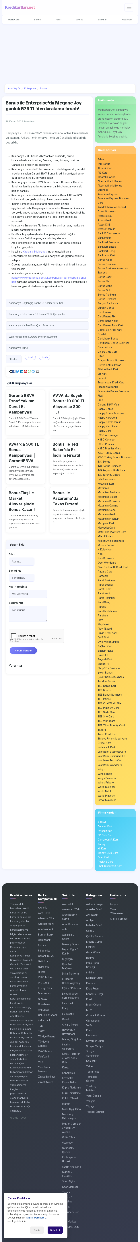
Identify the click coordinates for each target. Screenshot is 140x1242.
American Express (108, 194)
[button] (13, 371)
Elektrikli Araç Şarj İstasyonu (70, 995)
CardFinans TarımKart (110, 325)
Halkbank (43, 966)
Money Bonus (106, 545)
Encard (102, 378)
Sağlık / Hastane (71, 1166)
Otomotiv (67, 1142)
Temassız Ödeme (91, 1078)
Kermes (90, 983)
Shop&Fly (103, 663)
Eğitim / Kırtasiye (71, 988)
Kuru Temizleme (71, 1093)
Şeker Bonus (105, 672)
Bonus (37, 19)
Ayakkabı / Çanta (68, 936)
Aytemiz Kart (105, 830)
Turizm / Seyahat (67, 1199)
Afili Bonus (104, 163)
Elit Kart (102, 373)
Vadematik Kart (106, 747)
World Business (107, 786)
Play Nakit (103, 624)
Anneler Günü (94, 909)
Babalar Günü (94, 925)
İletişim (114, 904)
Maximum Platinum (108, 518)
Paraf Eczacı (105, 584)
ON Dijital (43, 1009)
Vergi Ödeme (93, 1095)
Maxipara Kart (106, 523)
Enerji (65, 1008)
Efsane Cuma (94, 941)
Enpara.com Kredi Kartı (111, 382)
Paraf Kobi (104, 593)
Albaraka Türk (46, 918)
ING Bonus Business (109, 466)
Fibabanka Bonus (108, 386)
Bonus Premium (107, 299)
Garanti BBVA (46, 955)
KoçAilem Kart (106, 483)
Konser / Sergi (94, 994)
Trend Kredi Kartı (107, 734)
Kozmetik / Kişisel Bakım (69, 1080)
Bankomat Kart (106, 255)
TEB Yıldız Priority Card (111, 725)
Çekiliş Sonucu (95, 936)
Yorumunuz (16, 602)
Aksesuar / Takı (71, 909)
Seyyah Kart (105, 659)
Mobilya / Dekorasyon (69, 1116)
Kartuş (101, 844)
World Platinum (106, 795)
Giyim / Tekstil (70, 1024)
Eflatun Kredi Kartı (108, 369)
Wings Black (105, 773)
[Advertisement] (70, 54)
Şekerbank (44, 1020)
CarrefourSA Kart (108, 839)
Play (100, 619)
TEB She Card (106, 716)
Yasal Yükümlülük (116, 911)
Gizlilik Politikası (119, 918)
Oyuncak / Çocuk (68, 1150)
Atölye (90, 920)
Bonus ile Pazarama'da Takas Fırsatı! (65, 498)
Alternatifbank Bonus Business (110, 187)
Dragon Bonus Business (112, 360)
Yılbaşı (90, 1106)
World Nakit (104, 791)
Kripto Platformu (71, 1087)
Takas (89, 1066)
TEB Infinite (104, 699)
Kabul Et (55, 1230)
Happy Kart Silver (108, 426)
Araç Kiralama (70, 924)
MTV (89, 1010)
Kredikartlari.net (20, 7)
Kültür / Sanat (70, 1098)
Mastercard (44, 993)
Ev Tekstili (68, 1013)
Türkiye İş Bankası (43, 1043)
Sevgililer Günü (95, 1040)
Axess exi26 (105, 215)
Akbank (42, 907)
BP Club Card (105, 835)
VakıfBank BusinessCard (112, 751)
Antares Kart (105, 826)
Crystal (102, 334)
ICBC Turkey (45, 977)
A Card (102, 822)
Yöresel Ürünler (95, 1111)
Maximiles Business (109, 492)
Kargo (65, 1067)
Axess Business (107, 211)
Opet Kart (103, 857)
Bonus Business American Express (113, 270)
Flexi (100, 395)
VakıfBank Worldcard (110, 765)
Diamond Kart (106, 347)
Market (66, 1103)
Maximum (127, 19)
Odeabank (44, 1004)
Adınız (13, 554)
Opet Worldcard (107, 562)
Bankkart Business (108, 242)
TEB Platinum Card (108, 707)
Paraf (58, 19)
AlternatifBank (46, 923)
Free (100, 400)
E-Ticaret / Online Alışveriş (71, 981)
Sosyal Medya (94, 1046)
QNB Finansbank (47, 1015)
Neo (100, 553)
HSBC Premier (106, 444)
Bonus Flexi (104, 281)
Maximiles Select (107, 496)
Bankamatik (104, 237)
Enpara (42, 945)
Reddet (37, 1230)
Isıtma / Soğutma (71, 1039)
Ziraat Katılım (45, 1082)
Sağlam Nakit (105, 650)
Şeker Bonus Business (111, 677)
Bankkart (102, 19)
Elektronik (67, 1003)
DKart (101, 356)
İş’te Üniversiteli (107, 479)
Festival (90, 947)
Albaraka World (106, 177)
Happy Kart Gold (107, 417)
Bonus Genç (105, 285)
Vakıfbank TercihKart (110, 760)
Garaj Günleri (93, 952)
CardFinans (104, 312)
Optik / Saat (69, 1137)
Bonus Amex (105, 259)
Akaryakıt (67, 904)
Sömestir (91, 1060)
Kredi (89, 999)
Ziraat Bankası (46, 1076)
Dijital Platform (70, 973)
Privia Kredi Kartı (107, 633)
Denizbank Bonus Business (113, 342)
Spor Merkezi (70, 1186)
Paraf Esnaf (104, 589)
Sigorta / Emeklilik (67, 1174)
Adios (101, 159)
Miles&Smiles (105, 536)
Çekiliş (90, 930)
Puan (89, 1030)
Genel (65, 1019)
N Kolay (42, 999)
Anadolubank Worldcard (112, 207)
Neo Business (106, 558)
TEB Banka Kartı (107, 685)
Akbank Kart (105, 168)
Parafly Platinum (107, 611)
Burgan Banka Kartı (109, 303)
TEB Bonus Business (110, 694)
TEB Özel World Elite (110, 703)
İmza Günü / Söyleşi (93, 965)
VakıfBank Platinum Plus (111, 756)
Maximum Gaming (108, 505)
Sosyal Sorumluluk (92, 1053)
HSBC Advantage (108, 435)
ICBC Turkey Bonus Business (115, 457)
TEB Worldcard (106, 720)
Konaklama (68, 1073)
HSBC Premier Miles (109, 448)
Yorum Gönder (23, 650)
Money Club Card (108, 852)
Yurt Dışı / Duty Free (70, 1229)
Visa (40, 1062)
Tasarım (66, 1192)
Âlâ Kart (102, 172)
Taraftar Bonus (106, 681)
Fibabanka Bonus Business (113, 391)
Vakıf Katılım (45, 1051)
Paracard (103, 576)
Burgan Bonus (106, 307)
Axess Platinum (106, 229)
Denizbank (44, 939)
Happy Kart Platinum (109, 422)
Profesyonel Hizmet (69, 1159)
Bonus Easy (105, 276)
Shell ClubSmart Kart (110, 866)
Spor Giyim (68, 1181)
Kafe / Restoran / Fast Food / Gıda (71, 1058)
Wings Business (107, 778)
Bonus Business (107, 264)
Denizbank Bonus (108, 338)
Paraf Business (106, 580)
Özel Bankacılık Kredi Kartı (113, 567)
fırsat (30, 357)
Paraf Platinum (106, 597)
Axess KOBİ (104, 224)
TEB (40, 1025)
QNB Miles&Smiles (108, 641)
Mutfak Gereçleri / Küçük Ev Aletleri (71, 1128)
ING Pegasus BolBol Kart (112, 470)
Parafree (103, 615)
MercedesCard (106, 527)
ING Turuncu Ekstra (109, 474)
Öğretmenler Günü (93, 1022)
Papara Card (105, 571)
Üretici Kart (104, 743)
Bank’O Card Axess (109, 233)
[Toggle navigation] (129, 7)
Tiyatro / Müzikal (91, 1088)
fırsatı (45, 357)
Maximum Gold (106, 514)
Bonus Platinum (107, 294)
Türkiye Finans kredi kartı (112, 738)
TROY (41, 1031)
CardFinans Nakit (108, 320)
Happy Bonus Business (111, 413)
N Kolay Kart (105, 549)
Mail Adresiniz (18, 586)
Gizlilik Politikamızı (36, 1217)
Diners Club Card (108, 351)
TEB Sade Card (107, 712)
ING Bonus (104, 461)
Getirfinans (44, 961)
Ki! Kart (102, 848)
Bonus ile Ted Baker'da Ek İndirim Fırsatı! (66, 449)
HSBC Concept (106, 439)
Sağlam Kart (105, 646)
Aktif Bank (44, 913)
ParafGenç (104, 602)
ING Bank (43, 982)
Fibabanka (44, 950)
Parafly (102, 606)
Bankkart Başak (107, 246)
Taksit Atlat (92, 1071)
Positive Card (105, 861)
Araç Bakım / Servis (69, 916)
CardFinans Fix (106, 316)
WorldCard (14, 19)
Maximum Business (109, 501)
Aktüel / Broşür (95, 904)
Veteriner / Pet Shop (70, 1214)
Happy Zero (105, 430)
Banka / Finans (70, 944)
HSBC (41, 972)
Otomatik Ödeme (95, 1015)
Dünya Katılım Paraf (109, 365)
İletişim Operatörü (68, 1046)
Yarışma (90, 1101)
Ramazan (91, 1035)
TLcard (102, 729)
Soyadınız (15, 570)
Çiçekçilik (67, 959)
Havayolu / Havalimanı (68, 1031)
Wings (101, 769)
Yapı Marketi (69, 1221)
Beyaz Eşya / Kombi (70, 951)
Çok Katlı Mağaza (67, 966)
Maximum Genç (107, 510)
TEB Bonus (104, 690)
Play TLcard (105, 628)
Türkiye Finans (46, 1036)
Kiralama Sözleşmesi (35, 251)
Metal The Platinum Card (112, 532)
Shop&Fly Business (109, 668)
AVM (64, 929)
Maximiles (103, 488)
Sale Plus (103, 655)
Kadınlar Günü (94, 977)
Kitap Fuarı (92, 988)
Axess (79, 19)
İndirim (90, 972)
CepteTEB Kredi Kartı (110, 329)
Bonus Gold (104, 290)
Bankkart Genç (106, 251)
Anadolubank (45, 929)
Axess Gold (104, 220)
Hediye (90, 957)
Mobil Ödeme (94, 1004)
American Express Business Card (114, 200)
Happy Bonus (105, 408)
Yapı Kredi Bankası (44, 1069)
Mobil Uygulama (71, 1109)
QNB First (103, 637)
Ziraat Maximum (107, 800)
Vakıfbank (43, 1056)
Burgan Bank (45, 934)
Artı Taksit (92, 914)
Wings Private (106, 782)
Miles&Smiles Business (111, 540)
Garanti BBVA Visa (108, 404)
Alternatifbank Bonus (110, 181)
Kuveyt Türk (45, 988)
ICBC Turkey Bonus (109, 452)
